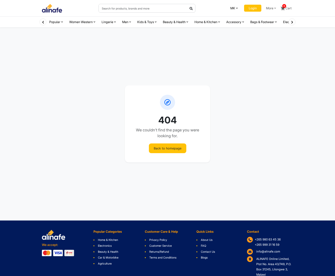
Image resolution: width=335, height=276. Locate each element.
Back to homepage (167, 148)
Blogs (204, 257)
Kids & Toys (145, 22)
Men (125, 22)
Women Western (81, 22)
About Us (206, 239)
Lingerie (107, 22)
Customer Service (160, 245)
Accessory (233, 22)
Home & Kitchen (205, 22)
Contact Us (208, 251)
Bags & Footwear (262, 22)
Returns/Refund (159, 251)
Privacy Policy (158, 239)
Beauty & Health (174, 22)
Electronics (105, 245)
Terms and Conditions (162, 257)
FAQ (203, 245)
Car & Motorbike (108, 257)
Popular (54, 22)
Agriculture (105, 263)
